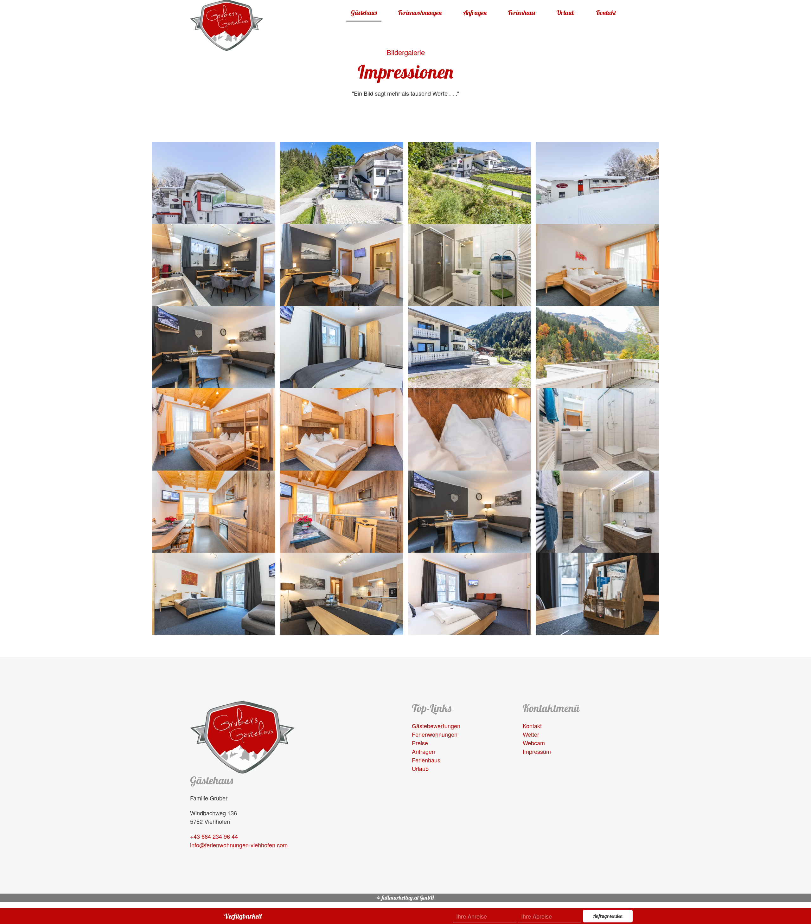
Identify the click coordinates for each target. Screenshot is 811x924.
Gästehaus (364, 12)
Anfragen (475, 12)
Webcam (534, 743)
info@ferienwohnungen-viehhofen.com (239, 845)
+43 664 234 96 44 (214, 836)
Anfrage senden (608, 916)
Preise (420, 743)
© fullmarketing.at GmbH (405, 897)
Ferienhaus (521, 12)
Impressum (537, 751)
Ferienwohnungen (420, 12)
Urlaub (566, 12)
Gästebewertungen (436, 726)
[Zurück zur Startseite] (226, 25)
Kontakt (606, 12)
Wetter (531, 734)
